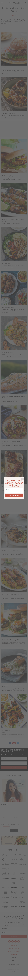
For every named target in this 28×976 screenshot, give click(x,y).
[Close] (22, 479)
